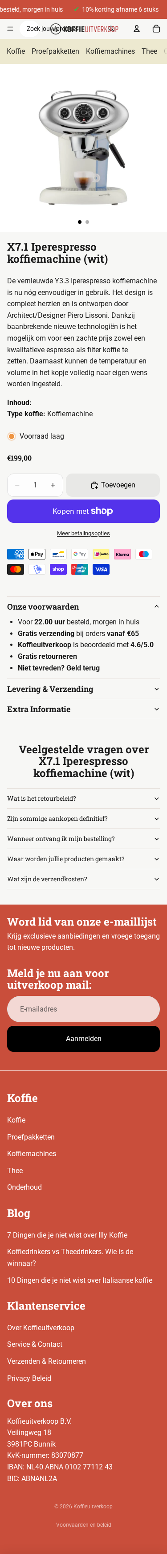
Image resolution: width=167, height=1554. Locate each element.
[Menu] (10, 29)
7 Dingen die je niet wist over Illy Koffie (67, 1235)
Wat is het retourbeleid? (41, 798)
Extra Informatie (38, 709)
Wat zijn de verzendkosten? (47, 879)
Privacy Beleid (29, 1378)
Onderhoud (24, 1187)
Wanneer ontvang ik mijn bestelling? (61, 838)
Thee (149, 51)
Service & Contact (34, 1344)
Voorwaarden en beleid (83, 1525)
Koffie (16, 51)
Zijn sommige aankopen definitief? (57, 818)
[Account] (137, 28)
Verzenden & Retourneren (46, 1361)
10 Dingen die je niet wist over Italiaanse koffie (79, 1280)
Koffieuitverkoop (93, 1506)
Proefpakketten (55, 51)
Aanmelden (84, 1038)
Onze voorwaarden (43, 606)
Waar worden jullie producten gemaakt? (66, 858)
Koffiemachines (110, 51)
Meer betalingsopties (83, 533)
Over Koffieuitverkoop (40, 1327)
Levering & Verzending (50, 688)
